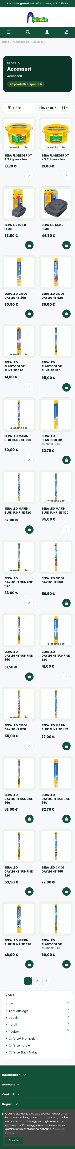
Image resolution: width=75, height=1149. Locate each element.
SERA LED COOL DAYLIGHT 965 (52, 870)
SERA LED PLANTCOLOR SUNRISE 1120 (51, 366)
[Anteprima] (31, 129)
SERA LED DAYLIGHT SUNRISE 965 (18, 799)
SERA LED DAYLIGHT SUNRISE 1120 (18, 582)
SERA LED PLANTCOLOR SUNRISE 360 (51, 440)
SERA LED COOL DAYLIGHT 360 (15, 296)
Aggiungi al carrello (29, 245)
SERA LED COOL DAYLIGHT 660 (52, 580)
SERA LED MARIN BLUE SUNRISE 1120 (55, 511)
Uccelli (13, 1018)
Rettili (13, 1025)
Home (10, 995)
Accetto (14, 1140)
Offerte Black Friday (23, 1052)
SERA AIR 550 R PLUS (52, 227)
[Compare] (31, 122)
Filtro (16, 108)
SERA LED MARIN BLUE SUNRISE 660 (17, 438)
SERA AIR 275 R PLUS (15, 227)
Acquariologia (19, 1011)
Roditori (14, 1031)
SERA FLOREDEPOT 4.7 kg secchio (18, 158)
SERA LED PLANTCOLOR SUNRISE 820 (51, 944)
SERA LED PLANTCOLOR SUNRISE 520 (14, 366)
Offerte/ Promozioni (23, 1038)
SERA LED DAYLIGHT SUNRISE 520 (55, 656)
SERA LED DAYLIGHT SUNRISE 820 (18, 872)
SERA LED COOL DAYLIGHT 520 (52, 296)
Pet (11, 1004)
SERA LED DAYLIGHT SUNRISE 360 (55, 799)
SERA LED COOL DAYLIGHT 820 (15, 727)
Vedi (29, 176)
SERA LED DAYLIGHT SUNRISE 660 (18, 656)
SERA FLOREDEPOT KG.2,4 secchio (55, 158)
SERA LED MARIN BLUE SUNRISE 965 (54, 727)
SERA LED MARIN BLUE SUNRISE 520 (17, 942)
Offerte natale (19, 1045)
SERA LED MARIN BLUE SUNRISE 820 (17, 511)
